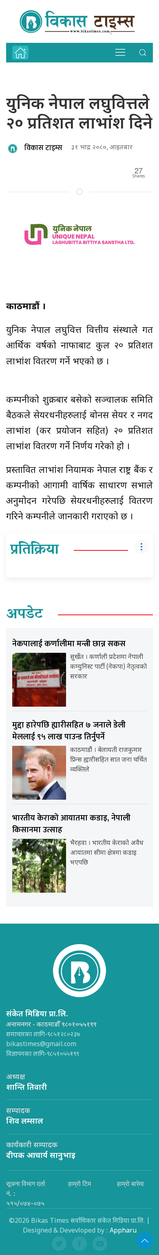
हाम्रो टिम (79, 1184)
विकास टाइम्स (43, 148)
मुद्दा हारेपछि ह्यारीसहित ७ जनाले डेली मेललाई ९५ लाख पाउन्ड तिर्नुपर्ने (69, 731)
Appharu (123, 1231)
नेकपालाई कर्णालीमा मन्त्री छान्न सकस (69, 644)
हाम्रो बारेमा (130, 1184)
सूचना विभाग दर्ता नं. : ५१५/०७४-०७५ (25, 1193)
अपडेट (24, 615)
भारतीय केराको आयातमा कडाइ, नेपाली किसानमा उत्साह (71, 824)
